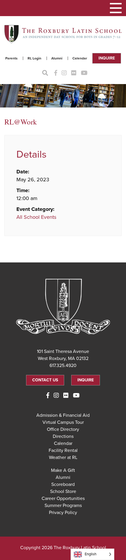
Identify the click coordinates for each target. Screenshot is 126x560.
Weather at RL (63, 457)
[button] (116, 8)
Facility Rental (63, 450)
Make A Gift (63, 470)
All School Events (36, 217)
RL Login (34, 58)
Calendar (79, 58)
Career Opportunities (63, 498)
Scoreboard (63, 484)
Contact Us (45, 380)
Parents (11, 58)
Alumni (56, 58)
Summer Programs (63, 505)
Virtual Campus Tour (63, 422)
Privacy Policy (63, 512)
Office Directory (63, 429)
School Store (63, 491)
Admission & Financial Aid (63, 415)
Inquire (106, 58)
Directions (63, 436)
